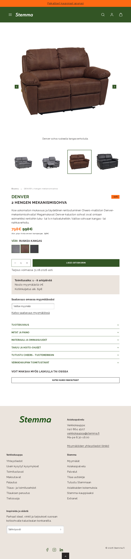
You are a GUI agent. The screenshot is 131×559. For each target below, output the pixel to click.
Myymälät (73, 461)
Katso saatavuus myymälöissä (31, 312)
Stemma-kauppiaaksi (80, 493)
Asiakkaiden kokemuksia (82, 487)
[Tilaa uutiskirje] (61, 529)
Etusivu (15, 189)
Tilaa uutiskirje (76, 477)
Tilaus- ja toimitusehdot (21, 487)
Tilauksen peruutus (18, 493)
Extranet (72, 498)
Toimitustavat (15, 471)
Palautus (11, 482)
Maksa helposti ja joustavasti (64, 3)
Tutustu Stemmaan (79, 482)
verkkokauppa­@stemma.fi (83, 433)
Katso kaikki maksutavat (65, 380)
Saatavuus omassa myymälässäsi (33, 299)
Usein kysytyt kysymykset (22, 466)
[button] (10, 14)
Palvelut (72, 471)
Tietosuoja (13, 498)
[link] (112, 14)
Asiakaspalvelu (76, 466)
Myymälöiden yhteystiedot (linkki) (88, 445)
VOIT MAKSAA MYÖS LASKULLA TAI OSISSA (40, 371)
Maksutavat (13, 477)
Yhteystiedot (14, 461)
